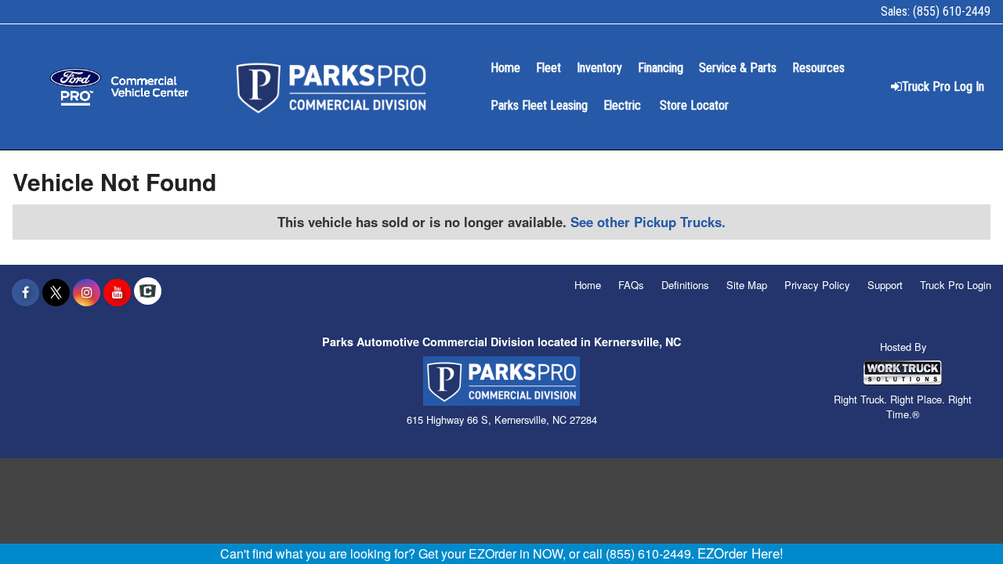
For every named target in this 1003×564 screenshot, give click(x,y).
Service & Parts (738, 67)
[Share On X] (56, 292)
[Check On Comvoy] (147, 292)
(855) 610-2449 (951, 11)
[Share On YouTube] (117, 292)
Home (505, 67)
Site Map (746, 284)
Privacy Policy (817, 284)
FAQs (631, 284)
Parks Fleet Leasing (539, 105)
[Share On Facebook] (25, 292)
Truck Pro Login (955, 284)
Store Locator (694, 105)
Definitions (685, 284)
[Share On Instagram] (86, 292)
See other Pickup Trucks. (648, 221)
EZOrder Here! (740, 553)
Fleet (548, 67)
